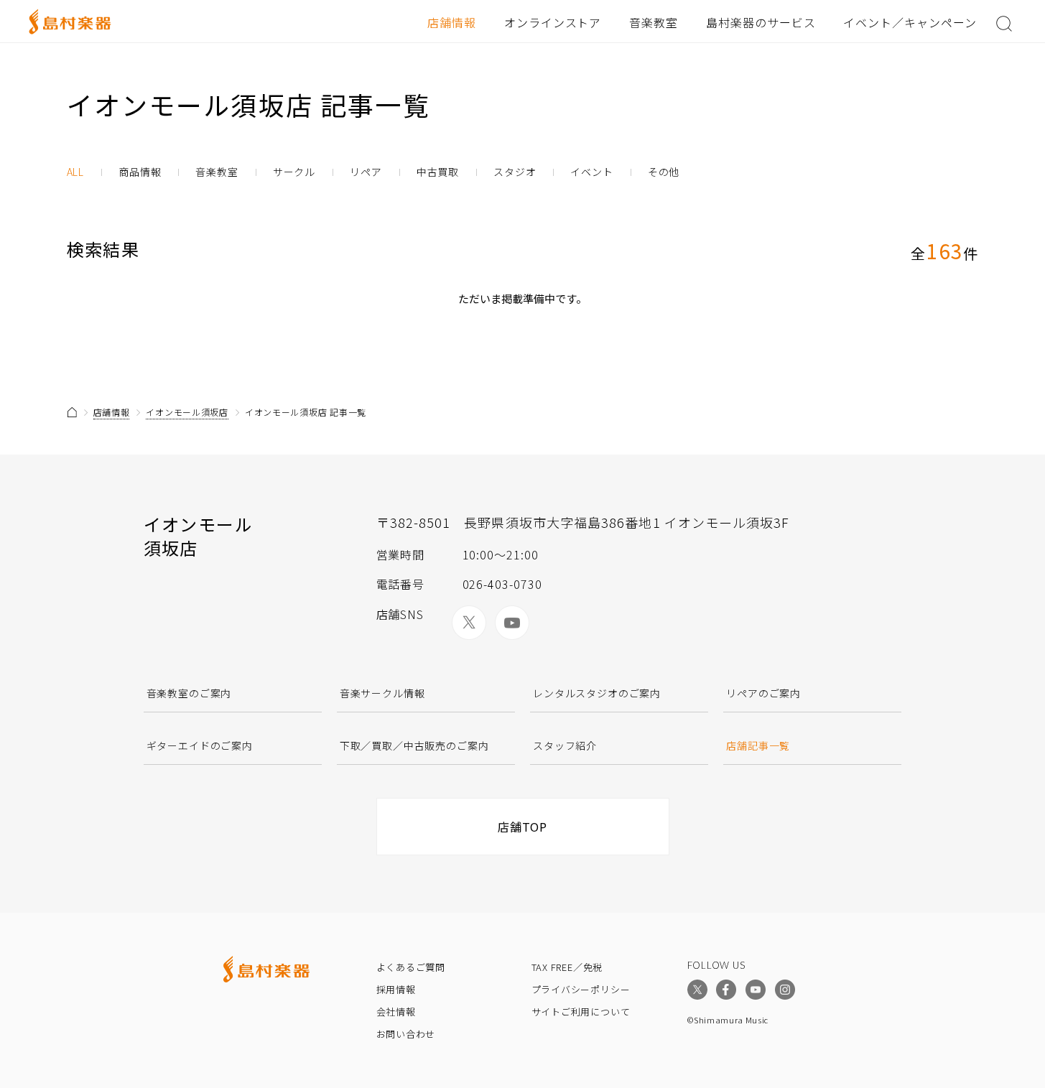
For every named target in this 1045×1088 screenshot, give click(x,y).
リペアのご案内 (763, 693)
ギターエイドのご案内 (200, 745)
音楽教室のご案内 (189, 693)
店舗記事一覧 (758, 745)
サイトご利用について (581, 1011)
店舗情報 (451, 22)
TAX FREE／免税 (567, 967)
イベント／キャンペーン (910, 22)
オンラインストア (553, 22)
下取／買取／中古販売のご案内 (414, 745)
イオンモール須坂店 (187, 412)
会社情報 (396, 1011)
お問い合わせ (406, 1034)
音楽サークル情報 (382, 693)
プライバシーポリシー (581, 989)
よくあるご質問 (410, 967)
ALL (76, 172)
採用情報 (396, 989)
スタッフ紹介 (565, 745)
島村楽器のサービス (761, 22)
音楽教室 (653, 22)
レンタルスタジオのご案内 (597, 693)
